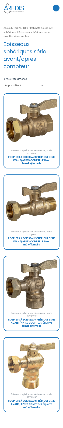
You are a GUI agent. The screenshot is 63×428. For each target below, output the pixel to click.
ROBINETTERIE (21, 27)
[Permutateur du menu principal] (56, 8)
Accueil (8, 27)
